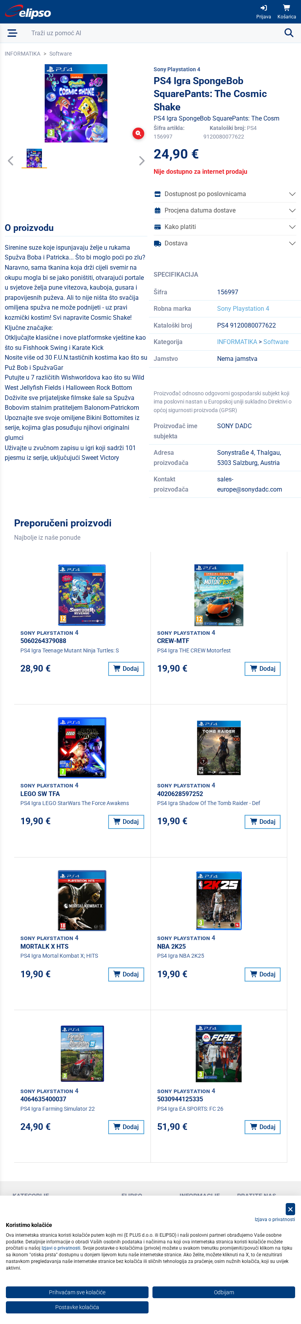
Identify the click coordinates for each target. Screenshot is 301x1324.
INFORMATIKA (22, 53)
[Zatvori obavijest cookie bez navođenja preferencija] (290, 1209)
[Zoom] (138, 133)
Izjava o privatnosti (275, 1219)
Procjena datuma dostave (200, 210)
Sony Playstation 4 (243, 308)
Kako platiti (180, 227)
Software (60, 53)
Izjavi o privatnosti (61, 1248)
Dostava (176, 243)
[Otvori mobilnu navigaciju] (12, 33)
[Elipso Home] (28, 11)
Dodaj (130, 668)
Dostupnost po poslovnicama (205, 194)
